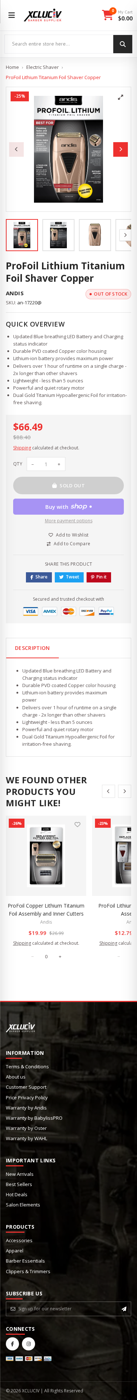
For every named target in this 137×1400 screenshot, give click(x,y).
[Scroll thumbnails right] (125, 235)
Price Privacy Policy (27, 1097)
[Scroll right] (124, 791)
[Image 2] (58, 235)
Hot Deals (16, 1194)
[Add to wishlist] (77, 824)
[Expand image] (120, 97)
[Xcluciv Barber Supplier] (42, 15)
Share (41, 577)
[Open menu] (11, 15)
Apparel (14, 1250)
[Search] (122, 44)
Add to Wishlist (72, 535)
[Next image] (120, 149)
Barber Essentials (25, 1260)
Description (32, 647)
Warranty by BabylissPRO (34, 1118)
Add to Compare (72, 544)
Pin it (101, 577)
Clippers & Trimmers (28, 1271)
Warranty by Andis (26, 1107)
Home (12, 67)
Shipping (22, 448)
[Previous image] (16, 149)
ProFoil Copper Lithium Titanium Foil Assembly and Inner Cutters (46, 909)
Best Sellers (19, 1184)
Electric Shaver (42, 67)
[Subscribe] (124, 1309)
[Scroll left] (108, 791)
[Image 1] (22, 235)
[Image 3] (95, 235)
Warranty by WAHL (26, 1138)
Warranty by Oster (26, 1128)
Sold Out (72, 485)
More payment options (68, 521)
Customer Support (26, 1087)
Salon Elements (23, 1204)
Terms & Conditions (27, 1066)
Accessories (19, 1240)
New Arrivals (20, 1174)
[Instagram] (28, 1343)
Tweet (72, 577)
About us (16, 1076)
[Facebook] (12, 1343)
